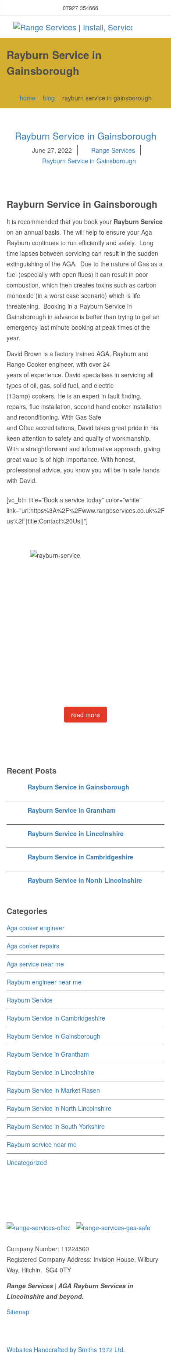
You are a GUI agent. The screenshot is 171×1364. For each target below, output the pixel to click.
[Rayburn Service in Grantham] (15, 814)
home (28, 97)
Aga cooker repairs (33, 945)
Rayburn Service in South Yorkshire (56, 1126)
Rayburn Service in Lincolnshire (76, 833)
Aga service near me (35, 963)
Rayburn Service (30, 999)
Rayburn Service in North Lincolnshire (85, 880)
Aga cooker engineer (35, 927)
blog (49, 97)
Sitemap (18, 1311)
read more (85, 714)
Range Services (113, 150)
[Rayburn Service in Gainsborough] (15, 790)
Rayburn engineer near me (44, 981)
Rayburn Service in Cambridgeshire (80, 856)
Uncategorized (27, 1162)
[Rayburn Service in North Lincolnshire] (15, 884)
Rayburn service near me (42, 1144)
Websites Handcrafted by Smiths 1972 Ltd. (67, 1349)
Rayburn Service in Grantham (71, 810)
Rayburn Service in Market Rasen (53, 1090)
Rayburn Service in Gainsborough (86, 135)
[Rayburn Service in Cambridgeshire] (15, 860)
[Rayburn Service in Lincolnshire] (15, 837)
